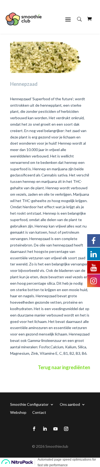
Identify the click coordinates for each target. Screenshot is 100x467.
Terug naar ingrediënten (64, 367)
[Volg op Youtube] (55, 428)
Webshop (18, 412)
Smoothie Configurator (29, 404)
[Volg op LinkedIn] (45, 428)
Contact (39, 412)
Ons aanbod (70, 404)
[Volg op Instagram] (66, 428)
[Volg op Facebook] (34, 428)
